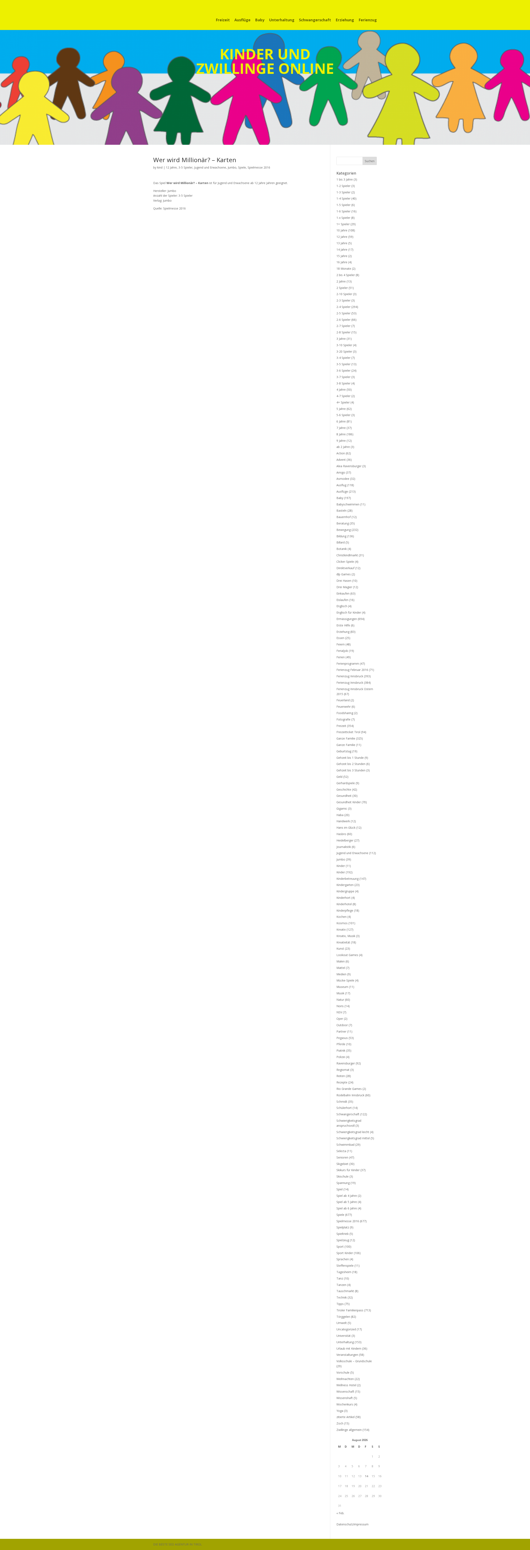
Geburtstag (343, 751)
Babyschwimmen (347, 504)
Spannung (343, 1183)
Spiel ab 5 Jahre (346, 1202)
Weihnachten (345, 1379)
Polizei (340, 1057)
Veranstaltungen (347, 1355)
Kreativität (343, 942)
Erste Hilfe (343, 625)
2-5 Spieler (343, 313)
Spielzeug (342, 1240)
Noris (340, 1006)
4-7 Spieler (343, 396)
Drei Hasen (343, 581)
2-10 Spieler (344, 294)
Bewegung (343, 530)
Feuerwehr (343, 707)
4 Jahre (341, 389)
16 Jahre (341, 262)
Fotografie (343, 719)
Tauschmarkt (345, 1291)
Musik (340, 993)
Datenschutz (344, 1524)
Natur (340, 1000)
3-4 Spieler (343, 358)
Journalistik (343, 847)
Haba (339, 815)
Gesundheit (344, 796)
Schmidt (341, 1102)
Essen (340, 638)
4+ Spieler (343, 402)
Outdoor (342, 1025)
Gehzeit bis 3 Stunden (350, 770)
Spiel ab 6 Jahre (346, 1208)
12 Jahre (171, 167)
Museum (342, 987)
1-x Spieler (343, 218)
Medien (341, 974)
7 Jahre (341, 428)
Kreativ (341, 929)
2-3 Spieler (343, 300)
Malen (340, 961)
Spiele (242, 167)
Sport (340, 1246)
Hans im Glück (345, 827)
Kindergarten (345, 885)
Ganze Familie (345, 738)
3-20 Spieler (344, 351)
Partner (341, 1031)
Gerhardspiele (345, 783)
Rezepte (341, 1082)
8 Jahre (341, 434)
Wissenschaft (345, 1391)
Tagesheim (343, 1272)
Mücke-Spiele (345, 980)
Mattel (340, 968)
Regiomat (342, 1070)
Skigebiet (342, 1164)
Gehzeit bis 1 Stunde (350, 758)
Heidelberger (344, 840)
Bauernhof (343, 517)
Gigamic (341, 808)
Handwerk (343, 821)
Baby (259, 20)
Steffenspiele (345, 1266)
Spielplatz (342, 1227)
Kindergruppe (345, 891)
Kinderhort (343, 898)
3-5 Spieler (185, 167)
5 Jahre (341, 409)
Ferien (340, 657)
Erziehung (345, 20)
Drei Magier (344, 587)
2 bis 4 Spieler (345, 275)
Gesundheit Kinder (348, 802)
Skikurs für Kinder (348, 1170)
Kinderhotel (344, 904)
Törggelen (343, 1317)
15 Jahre (341, 256)
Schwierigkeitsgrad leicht (352, 1132)
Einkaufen (342, 593)
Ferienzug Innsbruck (349, 676)
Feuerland (343, 700)
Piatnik (340, 1050)
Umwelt (341, 1323)
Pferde (340, 1044)
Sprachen (342, 1259)
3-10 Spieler (344, 345)
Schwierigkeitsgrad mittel (353, 1138)
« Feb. (340, 1513)
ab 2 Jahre (343, 447)
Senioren (342, 1157)
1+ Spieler (343, 224)
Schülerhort (344, 1108)
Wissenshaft (344, 1398)
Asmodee (342, 479)
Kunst (340, 948)
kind (160, 167)
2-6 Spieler (343, 320)
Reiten (340, 1076)
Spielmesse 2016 (259, 167)
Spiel (339, 1189)
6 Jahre (341, 421)
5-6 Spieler (343, 415)
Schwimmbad (345, 1145)
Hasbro (341, 834)
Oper (339, 1019)
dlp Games (343, 574)
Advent (341, 460)
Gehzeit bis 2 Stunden (350, 764)
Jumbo (232, 167)
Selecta (341, 1151)
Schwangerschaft (315, 20)
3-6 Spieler (343, 370)
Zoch (339, 1423)
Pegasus (342, 1038)
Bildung (341, 536)
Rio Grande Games (349, 1089)
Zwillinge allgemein (349, 1430)
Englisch (341, 606)
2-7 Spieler (343, 326)
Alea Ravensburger (348, 466)
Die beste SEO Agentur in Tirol (177, 1544)
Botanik (341, 549)
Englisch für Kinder (348, 612)
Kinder (340, 866)
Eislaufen (342, 600)
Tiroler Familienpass (349, 1310)
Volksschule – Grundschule (354, 1361)
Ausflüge (242, 20)
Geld (339, 777)
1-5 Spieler (343, 205)
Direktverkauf (345, 568)
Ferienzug (368, 20)
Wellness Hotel (346, 1385)
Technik (341, 1297)
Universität (343, 1336)
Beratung (342, 523)
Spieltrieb (342, 1234)
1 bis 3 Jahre (344, 179)
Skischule (342, 1176)
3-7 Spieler (343, 377)
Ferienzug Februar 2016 (352, 670)
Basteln (341, 510)
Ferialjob (342, 651)
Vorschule (342, 1372)
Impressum (361, 1524)
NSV (339, 1012)
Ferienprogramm (347, 663)
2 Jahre (341, 281)
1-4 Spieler (343, 198)
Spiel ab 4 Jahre (346, 1196)
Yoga (339, 1411)
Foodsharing (344, 713)
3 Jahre (341, 339)
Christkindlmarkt (347, 555)
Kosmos (342, 923)
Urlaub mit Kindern (348, 1348)
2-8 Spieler (343, 332)
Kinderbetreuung (347, 879)
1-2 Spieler (343, 186)
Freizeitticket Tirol (348, 732)
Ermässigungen (346, 619)
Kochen (341, 917)
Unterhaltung (281, 20)
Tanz (339, 1278)
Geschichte (343, 789)
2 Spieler (342, 288)
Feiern (340, 644)
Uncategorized (346, 1329)
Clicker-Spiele (345, 562)
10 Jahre (341, 230)
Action (340, 453)
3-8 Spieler (343, 383)
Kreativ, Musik (345, 936)
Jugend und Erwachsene (210, 167)
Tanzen (341, 1285)
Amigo (340, 472)
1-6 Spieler (343, 211)
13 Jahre (341, 243)
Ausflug (341, 485)
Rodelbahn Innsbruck (350, 1095)
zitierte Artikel (345, 1417)
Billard (340, 542)
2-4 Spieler (343, 307)
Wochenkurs (344, 1404)
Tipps (340, 1304)
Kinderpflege (344, 910)
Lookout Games (347, 955)
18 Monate (343, 269)
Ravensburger (345, 1063)
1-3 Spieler (343, 192)
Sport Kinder (344, 1253)
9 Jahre (341, 441)
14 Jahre (341, 249)
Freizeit (223, 20)
